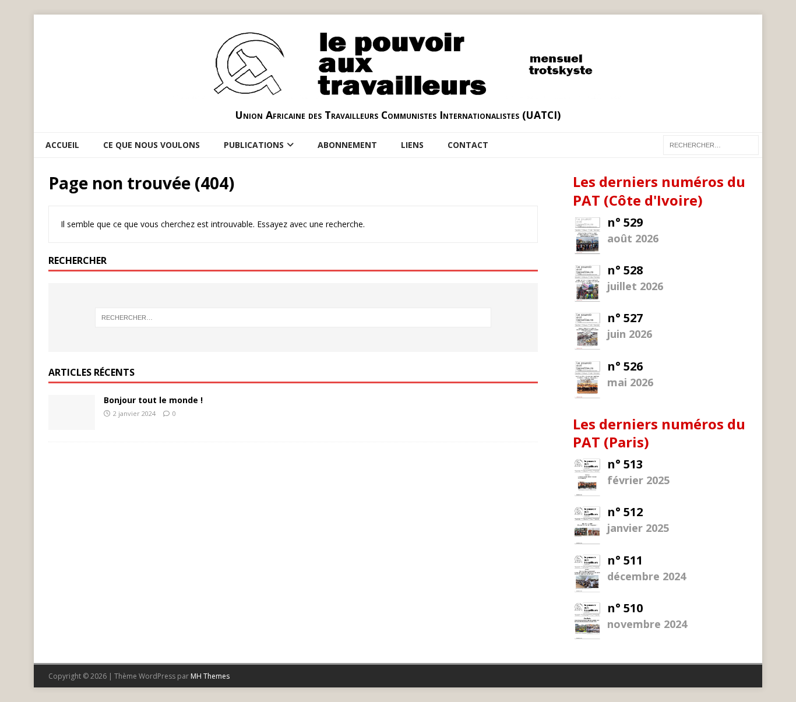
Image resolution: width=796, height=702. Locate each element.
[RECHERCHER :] (711, 144)
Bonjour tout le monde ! (153, 399)
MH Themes (210, 676)
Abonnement (347, 144)
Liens (412, 144)
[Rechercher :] (293, 317)
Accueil (62, 144)
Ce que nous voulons (151, 144)
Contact (468, 144)
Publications (254, 144)
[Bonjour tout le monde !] (71, 422)
